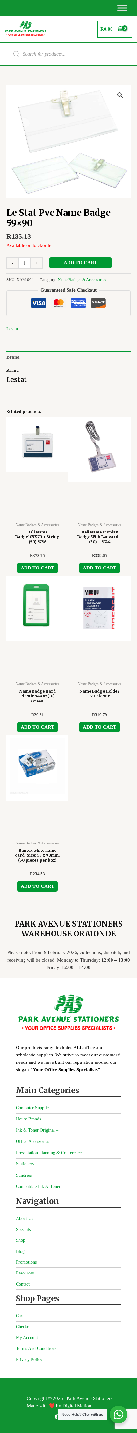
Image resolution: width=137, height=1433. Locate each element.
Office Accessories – (34, 1141)
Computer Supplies (33, 1107)
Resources (25, 1273)
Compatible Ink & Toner (38, 1186)
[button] (120, 95)
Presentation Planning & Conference (49, 1152)
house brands (28, 1119)
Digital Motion (76, 1405)
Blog (20, 1251)
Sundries (24, 1175)
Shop (20, 1240)
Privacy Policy (29, 1359)
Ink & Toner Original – (37, 1130)
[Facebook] (57, 1416)
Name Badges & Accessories (82, 279)
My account (27, 1337)
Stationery (25, 1163)
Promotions (26, 1262)
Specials (23, 1229)
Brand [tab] (12, 357)
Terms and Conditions (36, 1348)
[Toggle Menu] (122, 8)
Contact (23, 1284)
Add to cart (80, 262)
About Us (24, 1218)
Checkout (24, 1326)
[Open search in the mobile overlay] (57, 54)
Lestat (12, 328)
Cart (20, 1315)
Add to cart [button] (37, 567)
